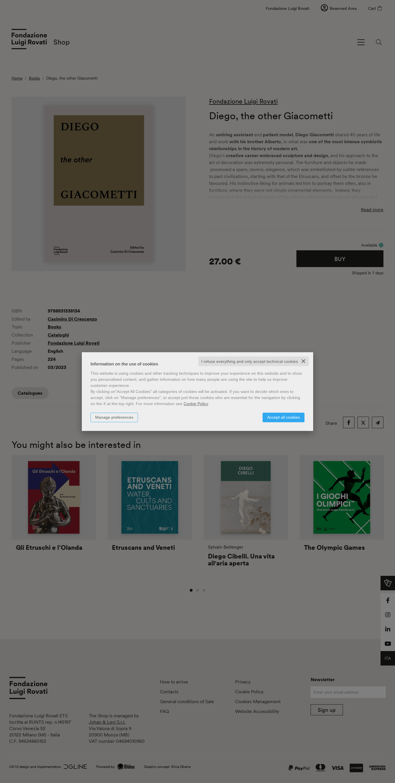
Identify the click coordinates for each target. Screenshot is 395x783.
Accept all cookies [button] (283, 417)
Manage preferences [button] (114, 417)
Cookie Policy (196, 403)
